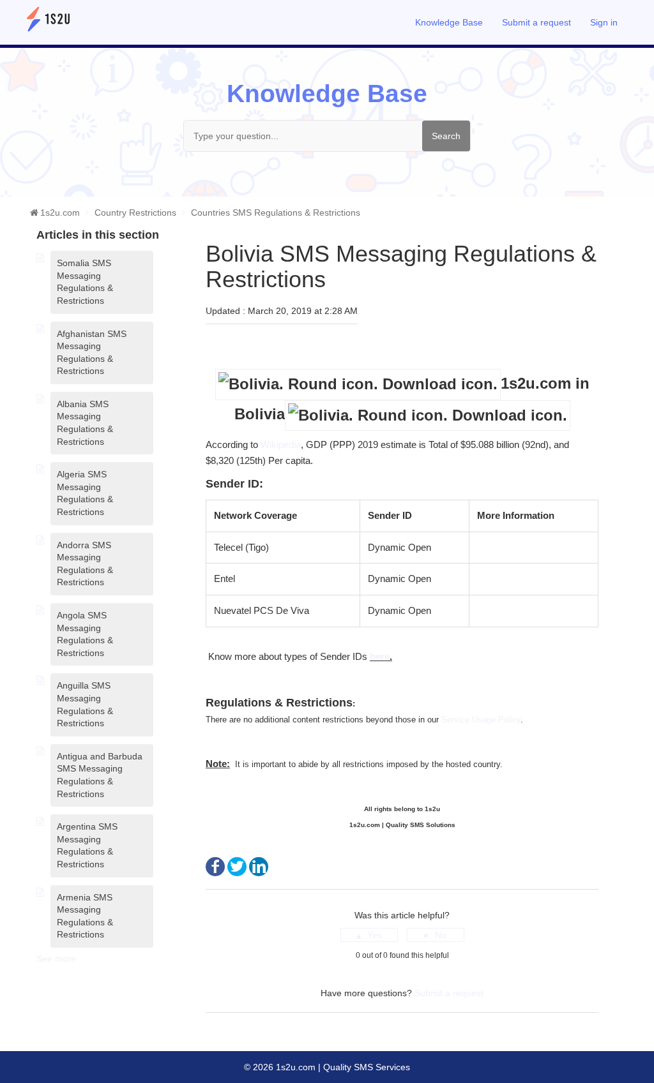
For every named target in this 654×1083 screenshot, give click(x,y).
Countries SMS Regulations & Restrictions (275, 212)
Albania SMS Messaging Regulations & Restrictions (85, 423)
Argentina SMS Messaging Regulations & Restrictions (87, 845)
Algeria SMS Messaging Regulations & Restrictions (85, 493)
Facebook (215, 866)
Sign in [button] (604, 22)
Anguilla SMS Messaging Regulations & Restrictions (85, 704)
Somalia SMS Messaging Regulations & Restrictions (85, 282)
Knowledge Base (449, 22)
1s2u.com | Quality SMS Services (341, 1067)
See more (56, 958)
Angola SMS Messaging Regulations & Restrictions (85, 634)
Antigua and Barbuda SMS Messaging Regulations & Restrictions (99, 775)
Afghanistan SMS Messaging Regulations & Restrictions (91, 353)
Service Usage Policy (481, 719)
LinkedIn (258, 866)
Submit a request (536, 22)
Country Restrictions (135, 212)
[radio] (369, 935)
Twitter (237, 866)
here (380, 656)
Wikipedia (281, 444)
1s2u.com (60, 212)
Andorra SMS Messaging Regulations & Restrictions (85, 564)
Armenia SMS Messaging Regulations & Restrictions (85, 916)
